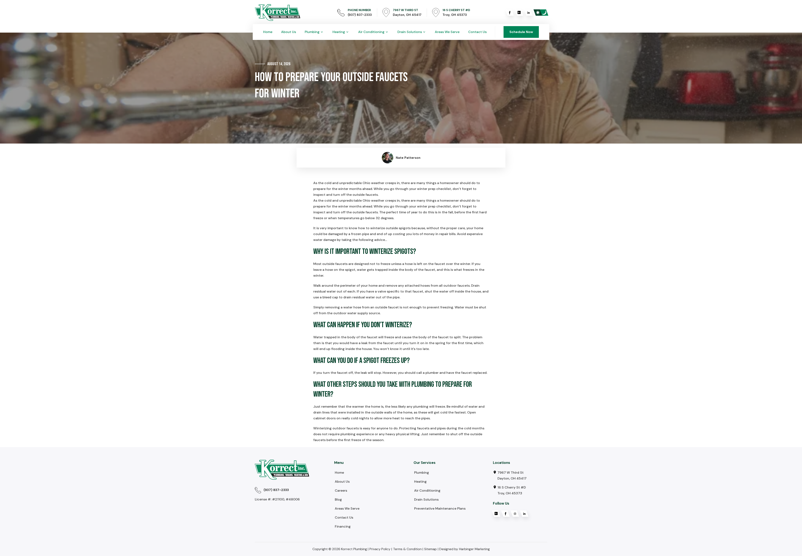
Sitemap (430, 549)
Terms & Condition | (408, 549)
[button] (314, 32)
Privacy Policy (379, 549)
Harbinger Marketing (474, 549)
